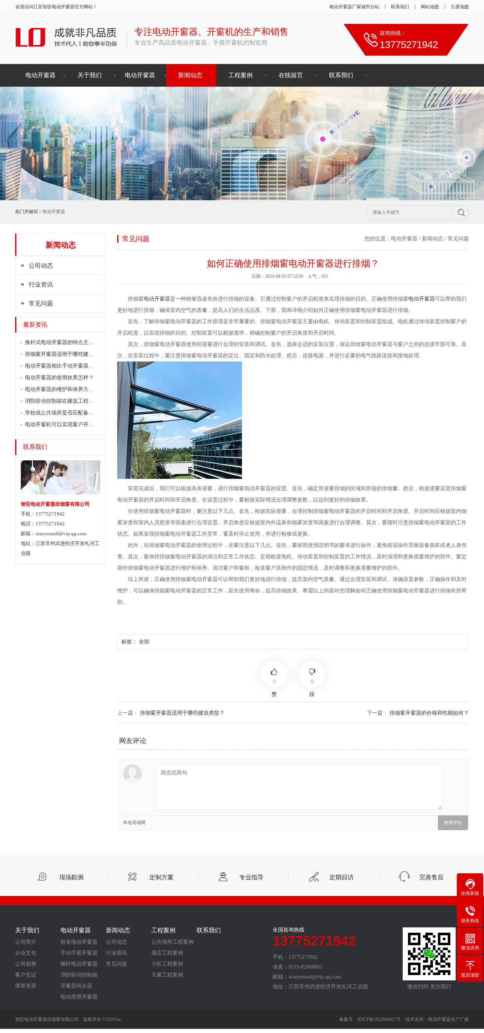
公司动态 (41, 265)
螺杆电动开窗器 (79, 964)
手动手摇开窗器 (79, 953)
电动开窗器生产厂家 (448, 1019)
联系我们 (400, 6)
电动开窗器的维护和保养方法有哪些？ (70, 389)
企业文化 (25, 953)
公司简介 (25, 942)
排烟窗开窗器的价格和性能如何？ (429, 713)
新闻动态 (190, 75)
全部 (144, 642)
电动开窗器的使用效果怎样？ (59, 377)
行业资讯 (41, 284)
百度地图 (460, 6)
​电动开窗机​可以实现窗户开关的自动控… (72, 424)
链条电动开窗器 (79, 942)
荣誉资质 (25, 986)
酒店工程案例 (167, 953)
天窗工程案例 (167, 975)
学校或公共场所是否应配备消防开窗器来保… (78, 413)
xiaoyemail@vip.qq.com (61, 533)
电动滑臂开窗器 (79, 997)
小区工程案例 (167, 964)
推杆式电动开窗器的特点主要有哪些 (67, 342)
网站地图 (430, 6)
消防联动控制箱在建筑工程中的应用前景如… (78, 401)
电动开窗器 (63, 6)
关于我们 (90, 75)
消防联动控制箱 (79, 975)
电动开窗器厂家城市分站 (354, 6)
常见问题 (41, 303)
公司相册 (25, 964)
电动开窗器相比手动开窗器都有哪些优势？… (78, 366)
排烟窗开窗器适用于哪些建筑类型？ (67, 354)
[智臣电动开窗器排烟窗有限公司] (67, 48)
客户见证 (25, 975)
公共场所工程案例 (172, 942)
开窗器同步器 (76, 986)
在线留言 (291, 75)
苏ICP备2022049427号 (379, 1019)
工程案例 (240, 75)
